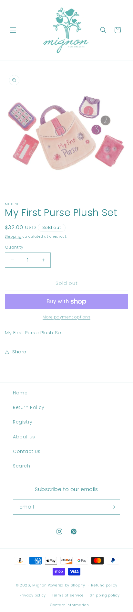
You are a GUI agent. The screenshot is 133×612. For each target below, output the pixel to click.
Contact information (69, 604)
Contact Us (27, 451)
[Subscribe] (113, 507)
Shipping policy (105, 595)
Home (20, 393)
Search (21, 466)
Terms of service (68, 595)
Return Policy (29, 407)
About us (24, 437)
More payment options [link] (66, 317)
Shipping (13, 236)
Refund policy (104, 585)
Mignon (40, 585)
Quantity (14, 247)
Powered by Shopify (66, 585)
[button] (13, 30)
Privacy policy (32, 595)
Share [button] (19, 352)
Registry (23, 422)
